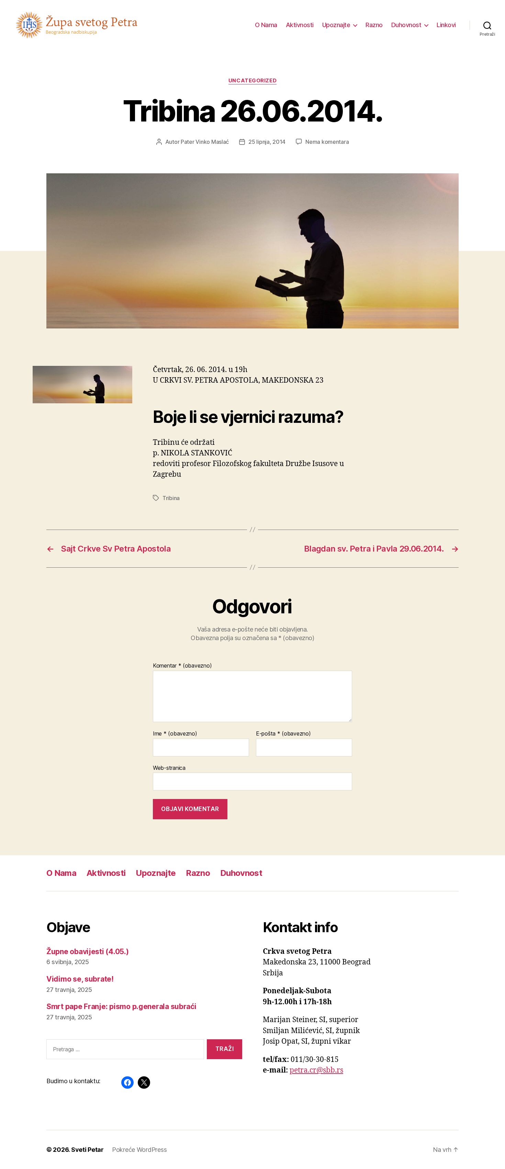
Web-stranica (169, 767)
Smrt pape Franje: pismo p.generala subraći (121, 1006)
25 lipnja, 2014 (266, 141)
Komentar (182, 666)
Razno (374, 24)
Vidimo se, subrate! (80, 979)
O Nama (266, 24)
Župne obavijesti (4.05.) (87, 951)
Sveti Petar (87, 1149)
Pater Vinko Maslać (205, 141)
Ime (175, 734)
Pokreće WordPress (139, 1149)
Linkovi (446, 24)
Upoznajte (336, 24)
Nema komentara (327, 141)
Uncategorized (252, 81)
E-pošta (283, 734)
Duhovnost (406, 24)
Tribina (171, 498)
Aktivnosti (300, 24)
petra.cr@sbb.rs (316, 1070)
